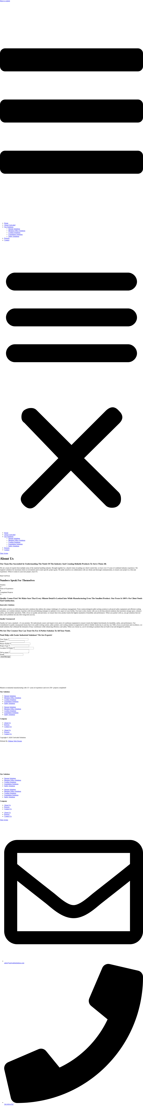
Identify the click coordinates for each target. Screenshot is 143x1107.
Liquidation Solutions (15, 234)
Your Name (4, 639)
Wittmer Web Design (15, 741)
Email (2, 641)
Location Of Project (7, 648)
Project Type (5, 646)
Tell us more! (5, 652)
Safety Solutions (13, 236)
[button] (71, 386)
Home (6, 223)
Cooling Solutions (14, 232)
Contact (6, 240)
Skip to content (5, 1)
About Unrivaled (9, 225)
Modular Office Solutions (16, 231)
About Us (7, 723)
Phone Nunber (5, 644)
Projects (6, 238)
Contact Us (8, 727)
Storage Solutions (14, 229)
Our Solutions (8, 227)
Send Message (5, 657)
